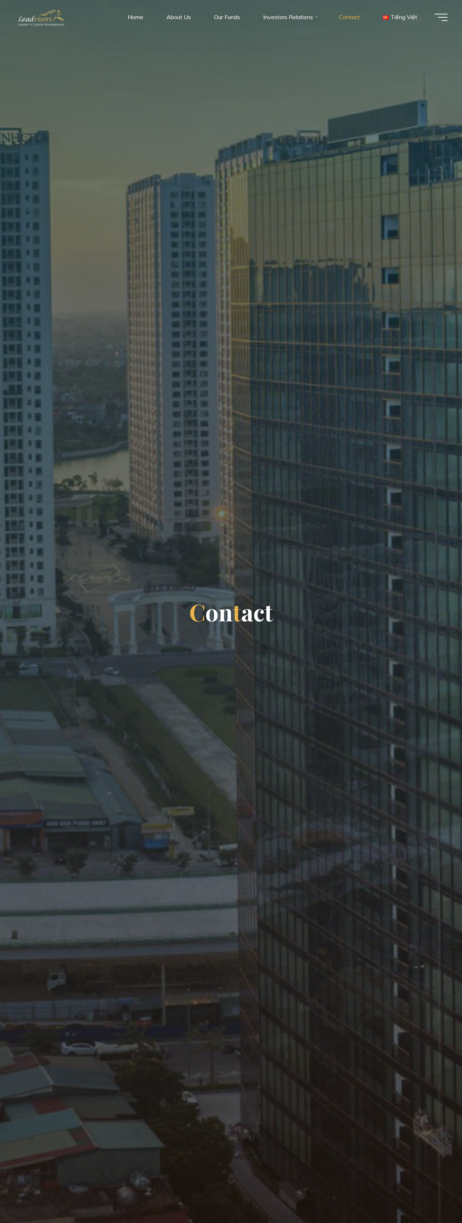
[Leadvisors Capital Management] (39, 17)
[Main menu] (441, 17)
